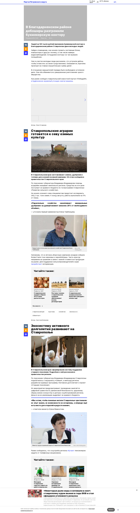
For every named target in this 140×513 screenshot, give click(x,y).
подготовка (51, 311)
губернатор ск (36, 315)
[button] (35, 493)
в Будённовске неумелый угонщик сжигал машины (52, 81)
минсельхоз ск (73, 311)
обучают (70, 451)
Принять (111, 509)
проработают (36, 264)
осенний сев (62, 311)
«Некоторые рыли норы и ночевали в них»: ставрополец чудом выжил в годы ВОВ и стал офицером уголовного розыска (69, 493)
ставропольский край (38, 311)
